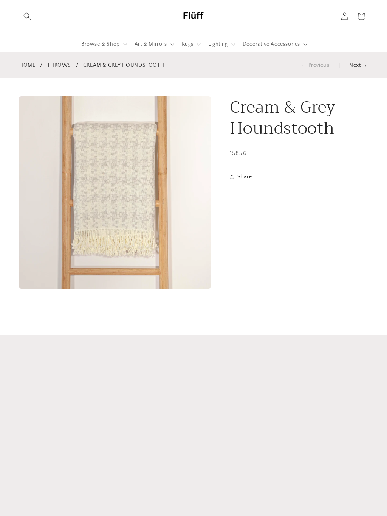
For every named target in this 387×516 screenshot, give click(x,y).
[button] (27, 16)
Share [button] (244, 177)
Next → (358, 65)
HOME (27, 65)
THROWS (59, 65)
